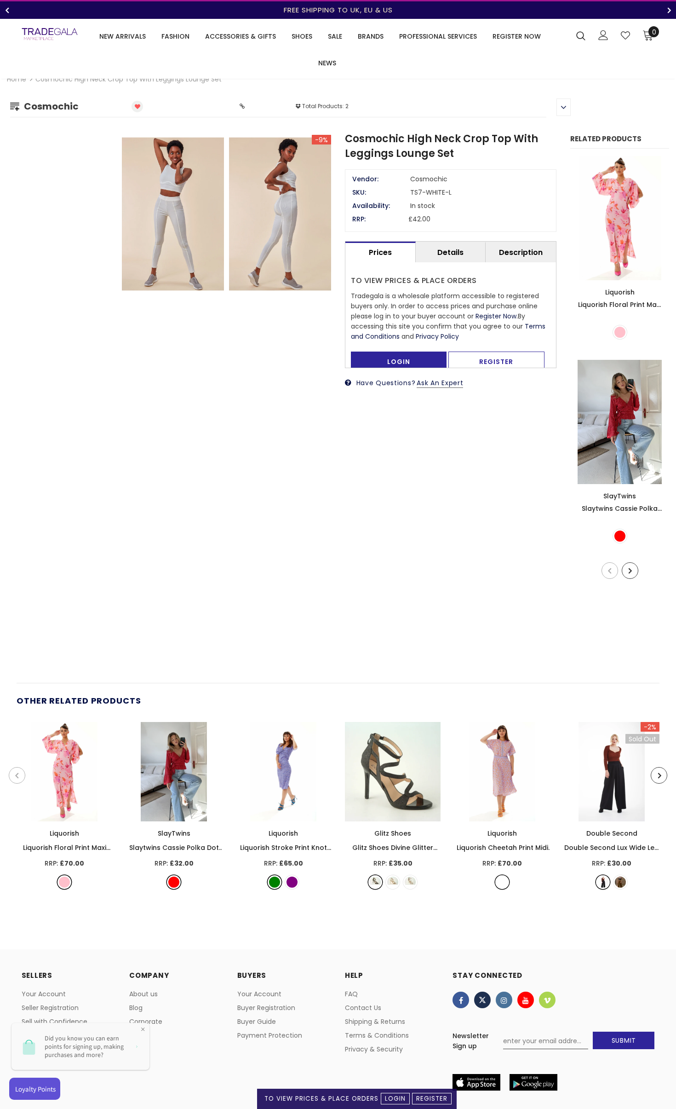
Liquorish (620, 292)
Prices (380, 252)
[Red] (620, 536)
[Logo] (50, 34)
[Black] (375, 882)
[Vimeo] (547, 1000)
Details (450, 252)
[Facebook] (461, 1000)
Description (521, 252)
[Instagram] (504, 1000)
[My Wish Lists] (625, 35)
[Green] (274, 882)
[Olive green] (620, 882)
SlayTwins (619, 496)
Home (16, 79)
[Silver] (410, 882)
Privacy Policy (437, 336)
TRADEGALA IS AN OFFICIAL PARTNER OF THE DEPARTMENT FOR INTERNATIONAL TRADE (338, 10)
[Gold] (393, 882)
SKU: (359, 192)
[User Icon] (603, 35)
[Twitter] (482, 1000)
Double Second (611, 833)
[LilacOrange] (502, 882)
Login (395, 1098)
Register (431, 1098)
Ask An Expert (440, 382)
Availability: (371, 205)
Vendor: (365, 179)
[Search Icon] (580, 35)
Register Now (495, 316)
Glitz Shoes (392, 833)
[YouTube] (525, 1000)
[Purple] (292, 882)
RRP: (359, 219)
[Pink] (620, 332)
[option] (338, 10)
